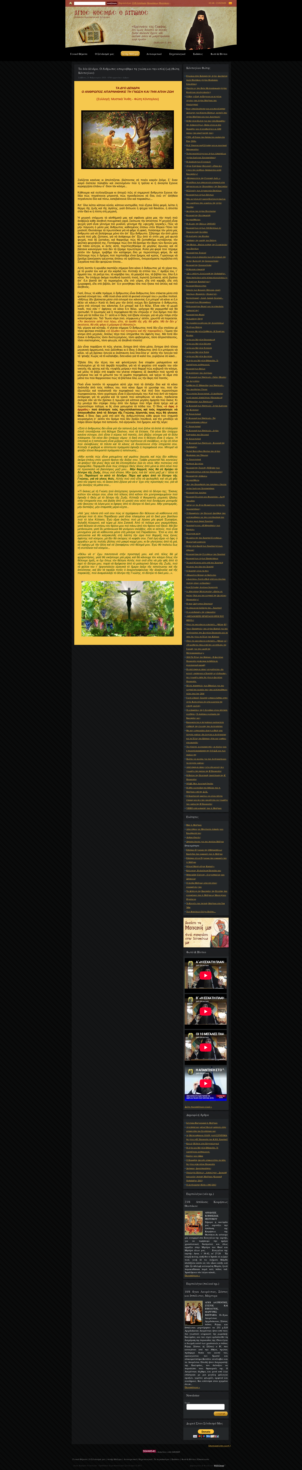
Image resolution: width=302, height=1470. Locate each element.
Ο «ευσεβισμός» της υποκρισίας (201, 611)
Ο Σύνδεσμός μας (104, 54)
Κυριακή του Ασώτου (196, 492)
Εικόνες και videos (194, 1155)
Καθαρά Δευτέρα (194, 463)
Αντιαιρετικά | (131, 1459)
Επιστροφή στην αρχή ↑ (219, 1445)
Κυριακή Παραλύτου (196, 285)
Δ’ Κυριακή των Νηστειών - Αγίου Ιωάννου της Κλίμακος (206, 407)
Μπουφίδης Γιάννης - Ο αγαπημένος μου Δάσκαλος (205, 876)
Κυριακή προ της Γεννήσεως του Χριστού (205, 554)
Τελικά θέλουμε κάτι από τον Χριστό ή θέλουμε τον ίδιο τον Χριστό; (204, 564)
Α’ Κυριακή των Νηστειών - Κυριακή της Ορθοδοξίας (205, 444)
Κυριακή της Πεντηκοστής (198, 215)
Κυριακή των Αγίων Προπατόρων (202, 558)
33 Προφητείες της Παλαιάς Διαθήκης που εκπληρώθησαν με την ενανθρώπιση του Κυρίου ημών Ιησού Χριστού (206, 517)
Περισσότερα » (192, 1275)
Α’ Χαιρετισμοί (193, 459)
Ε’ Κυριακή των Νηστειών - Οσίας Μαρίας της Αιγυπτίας (206, 379)
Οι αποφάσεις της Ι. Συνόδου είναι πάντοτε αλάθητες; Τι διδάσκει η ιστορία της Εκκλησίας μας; (207, 713)
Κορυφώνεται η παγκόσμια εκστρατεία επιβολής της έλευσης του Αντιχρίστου (205, 724)
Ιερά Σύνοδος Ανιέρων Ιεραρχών (202, 587)
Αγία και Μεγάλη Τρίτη (197, 352)
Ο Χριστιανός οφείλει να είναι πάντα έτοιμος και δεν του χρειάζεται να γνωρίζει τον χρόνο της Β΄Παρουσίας (207, 799)
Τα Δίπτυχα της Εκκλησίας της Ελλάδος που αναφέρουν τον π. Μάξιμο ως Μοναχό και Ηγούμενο (206, 895)
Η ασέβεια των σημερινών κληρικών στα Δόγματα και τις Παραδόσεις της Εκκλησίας (207, 184)
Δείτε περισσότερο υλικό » (198, 1106)
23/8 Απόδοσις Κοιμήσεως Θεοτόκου (150, 3)
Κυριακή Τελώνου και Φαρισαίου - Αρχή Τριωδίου (205, 498)
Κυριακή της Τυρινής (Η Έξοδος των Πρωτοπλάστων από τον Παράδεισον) (204, 469)
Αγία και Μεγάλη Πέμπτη (198, 343)
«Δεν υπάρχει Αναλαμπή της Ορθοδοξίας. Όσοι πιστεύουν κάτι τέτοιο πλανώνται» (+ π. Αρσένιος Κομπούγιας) (206, 277)
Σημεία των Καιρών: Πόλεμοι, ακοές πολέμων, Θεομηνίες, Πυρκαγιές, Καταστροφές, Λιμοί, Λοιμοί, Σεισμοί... (204, 293)
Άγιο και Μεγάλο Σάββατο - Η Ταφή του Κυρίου (205, 333)
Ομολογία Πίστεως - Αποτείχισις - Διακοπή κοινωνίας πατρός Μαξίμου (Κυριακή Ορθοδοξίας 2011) (206, 1176)
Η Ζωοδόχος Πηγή (194, 318)
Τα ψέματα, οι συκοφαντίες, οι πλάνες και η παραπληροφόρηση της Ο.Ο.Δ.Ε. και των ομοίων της (206, 750)
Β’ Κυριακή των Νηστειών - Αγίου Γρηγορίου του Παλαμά (202, 432)
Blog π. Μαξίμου (194, 824)
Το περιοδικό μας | (162, 1459)
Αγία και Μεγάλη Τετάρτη (199, 347)
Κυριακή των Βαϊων (195, 368)
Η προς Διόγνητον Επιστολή (199, 603)
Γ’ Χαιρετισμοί (193, 426)
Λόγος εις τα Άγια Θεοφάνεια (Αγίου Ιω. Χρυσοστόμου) (205, 506)
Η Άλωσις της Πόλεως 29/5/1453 (200, 223)
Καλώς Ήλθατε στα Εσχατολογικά (202, 1143)
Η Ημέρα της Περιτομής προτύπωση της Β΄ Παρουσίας (206, 777)
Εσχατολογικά (177, 54)
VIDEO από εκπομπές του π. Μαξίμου (204, 808)
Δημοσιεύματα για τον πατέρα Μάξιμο (205, 841)
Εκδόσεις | (176, 1459)
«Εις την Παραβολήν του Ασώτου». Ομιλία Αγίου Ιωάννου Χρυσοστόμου (206, 486)
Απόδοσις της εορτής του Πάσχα (201, 240)
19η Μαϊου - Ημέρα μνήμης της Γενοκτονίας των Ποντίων (207, 246)
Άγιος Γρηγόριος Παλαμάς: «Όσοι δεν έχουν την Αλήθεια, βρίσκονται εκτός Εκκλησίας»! (204, 169)
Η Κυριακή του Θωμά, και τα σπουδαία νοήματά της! (205, 308)
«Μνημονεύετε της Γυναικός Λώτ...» (203, 178)
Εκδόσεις (198, 54)
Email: (187, 1402)
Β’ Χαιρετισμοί (193, 438)
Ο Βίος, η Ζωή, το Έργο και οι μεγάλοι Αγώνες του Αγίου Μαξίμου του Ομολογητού (203, 100)
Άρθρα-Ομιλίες (193, 837)
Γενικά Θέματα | (80, 1459)
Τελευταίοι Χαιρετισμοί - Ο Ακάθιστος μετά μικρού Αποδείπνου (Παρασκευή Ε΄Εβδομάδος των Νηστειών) (204, 397)
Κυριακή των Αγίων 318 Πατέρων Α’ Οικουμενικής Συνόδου (203, 229)
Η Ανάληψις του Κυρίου (197, 236)
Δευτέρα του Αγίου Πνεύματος (201, 211)
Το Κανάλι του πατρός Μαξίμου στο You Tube (205, 905)
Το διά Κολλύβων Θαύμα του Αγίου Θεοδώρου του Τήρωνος (203, 453)
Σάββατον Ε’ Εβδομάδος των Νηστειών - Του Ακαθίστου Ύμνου (205, 387)
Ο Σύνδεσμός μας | (97, 1459)
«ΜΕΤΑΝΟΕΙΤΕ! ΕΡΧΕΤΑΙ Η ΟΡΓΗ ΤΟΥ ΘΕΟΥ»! (205, 618)
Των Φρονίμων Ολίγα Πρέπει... (201, 911)
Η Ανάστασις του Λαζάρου (199, 372)
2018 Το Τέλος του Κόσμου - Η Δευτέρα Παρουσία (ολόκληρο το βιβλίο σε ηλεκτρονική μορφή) (204, 661)
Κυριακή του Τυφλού (196, 252)
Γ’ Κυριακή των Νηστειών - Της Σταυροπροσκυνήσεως (201, 420)
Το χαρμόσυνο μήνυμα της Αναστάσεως (205, 322)
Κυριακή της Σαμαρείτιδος (199, 265)
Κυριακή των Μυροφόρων (198, 302)
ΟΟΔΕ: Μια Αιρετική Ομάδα (199, 783)
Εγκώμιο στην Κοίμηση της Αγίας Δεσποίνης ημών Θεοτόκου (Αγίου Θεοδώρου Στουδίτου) (207, 79)
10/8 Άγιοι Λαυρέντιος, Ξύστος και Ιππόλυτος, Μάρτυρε (206, 1294)
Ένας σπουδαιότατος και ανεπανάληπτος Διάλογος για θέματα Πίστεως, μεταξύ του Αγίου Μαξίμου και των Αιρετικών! (206, 112)
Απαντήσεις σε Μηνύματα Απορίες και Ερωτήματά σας (204, 831)
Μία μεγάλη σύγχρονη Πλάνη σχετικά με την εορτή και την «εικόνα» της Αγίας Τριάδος (206, 202)
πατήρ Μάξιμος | (115, 1459)
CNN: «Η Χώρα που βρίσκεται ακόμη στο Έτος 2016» (205, 139)
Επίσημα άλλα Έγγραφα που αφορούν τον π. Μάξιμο (206, 860)
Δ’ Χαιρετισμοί (193, 413)
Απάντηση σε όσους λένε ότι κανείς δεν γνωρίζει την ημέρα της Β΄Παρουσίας (205, 769)
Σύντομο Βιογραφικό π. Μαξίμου (202, 1122)
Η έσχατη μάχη (193, 533)
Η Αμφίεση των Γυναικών (198, 161)
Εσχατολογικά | (146, 1459)
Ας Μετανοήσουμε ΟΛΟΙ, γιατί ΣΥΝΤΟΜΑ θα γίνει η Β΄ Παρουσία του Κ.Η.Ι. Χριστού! (207, 1137)
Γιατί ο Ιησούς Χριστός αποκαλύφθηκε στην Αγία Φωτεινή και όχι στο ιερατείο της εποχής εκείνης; (207, 701)
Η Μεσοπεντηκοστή (195, 269)
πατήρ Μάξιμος (130, 54)
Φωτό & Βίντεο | (189, 1459)
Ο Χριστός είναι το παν (197, 570)
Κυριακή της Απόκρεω (196, 475)
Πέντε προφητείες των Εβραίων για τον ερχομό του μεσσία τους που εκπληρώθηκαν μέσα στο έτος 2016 (206, 689)
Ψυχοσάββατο (192, 480)
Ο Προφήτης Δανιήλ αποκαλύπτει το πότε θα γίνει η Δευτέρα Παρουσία (206, 1162)
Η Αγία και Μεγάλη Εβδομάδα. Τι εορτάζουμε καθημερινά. (202, 362)
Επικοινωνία (203, 1459)
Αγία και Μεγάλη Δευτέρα (199, 356)
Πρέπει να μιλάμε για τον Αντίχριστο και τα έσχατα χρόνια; (206, 760)
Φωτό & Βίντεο (219, 54)
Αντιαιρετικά (154, 54)
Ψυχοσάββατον (193, 219)
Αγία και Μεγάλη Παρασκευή (200, 339)
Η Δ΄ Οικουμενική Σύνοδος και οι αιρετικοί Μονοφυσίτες (206, 147)
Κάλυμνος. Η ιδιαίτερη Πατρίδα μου (203, 870)
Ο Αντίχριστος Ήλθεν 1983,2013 (201, 1184)
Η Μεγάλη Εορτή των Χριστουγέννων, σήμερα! (204, 547)
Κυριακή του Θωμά (195, 314)
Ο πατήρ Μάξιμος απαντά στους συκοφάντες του (201, 884)
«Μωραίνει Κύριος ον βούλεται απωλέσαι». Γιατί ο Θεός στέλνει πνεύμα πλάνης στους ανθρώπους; (206, 578)
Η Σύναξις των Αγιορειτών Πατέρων (204, 190)
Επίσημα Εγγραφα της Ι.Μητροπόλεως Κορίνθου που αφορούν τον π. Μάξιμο (204, 851)
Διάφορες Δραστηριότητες (198, 1168)
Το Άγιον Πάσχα (194, 327)
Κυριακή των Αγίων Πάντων (200, 194)
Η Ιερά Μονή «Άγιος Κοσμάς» (200, 866)
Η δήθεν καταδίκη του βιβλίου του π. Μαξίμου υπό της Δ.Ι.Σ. (203, 789)
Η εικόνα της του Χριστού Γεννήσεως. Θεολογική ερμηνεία (204, 539)
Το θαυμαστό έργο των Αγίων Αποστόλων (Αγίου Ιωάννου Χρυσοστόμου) (206, 155)
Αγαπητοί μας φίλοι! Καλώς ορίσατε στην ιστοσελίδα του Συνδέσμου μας (206, 1129)
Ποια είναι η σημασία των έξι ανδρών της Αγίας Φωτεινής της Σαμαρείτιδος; (206, 258)
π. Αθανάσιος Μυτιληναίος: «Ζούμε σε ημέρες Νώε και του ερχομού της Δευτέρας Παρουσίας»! (206, 595)
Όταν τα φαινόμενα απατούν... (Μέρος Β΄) (206, 624)
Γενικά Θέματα (78, 54)
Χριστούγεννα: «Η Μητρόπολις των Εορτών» (203, 527)
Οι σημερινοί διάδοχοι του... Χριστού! (204, 607)
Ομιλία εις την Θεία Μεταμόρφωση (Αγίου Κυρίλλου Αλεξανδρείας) (206, 90)
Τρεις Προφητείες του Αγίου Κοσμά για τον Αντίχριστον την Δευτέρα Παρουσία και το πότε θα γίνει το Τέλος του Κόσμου (207, 632)
